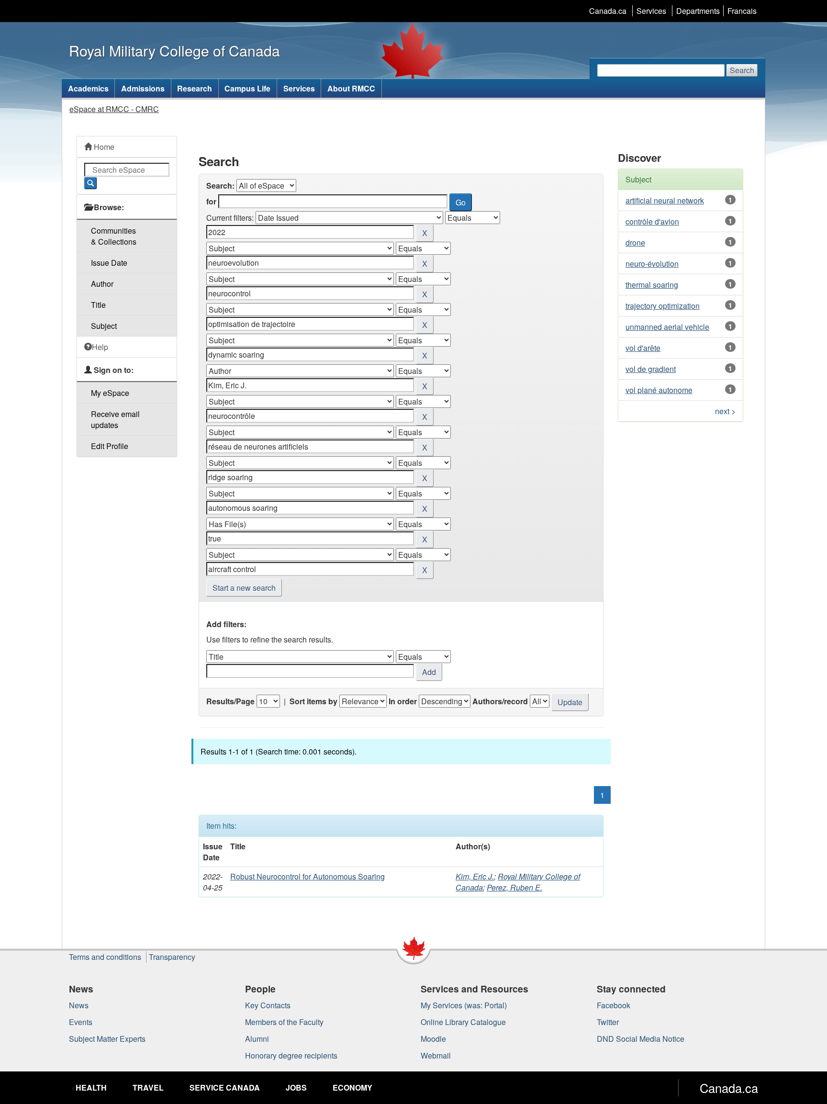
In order (403, 701)
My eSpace (110, 392)
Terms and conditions (105, 956)
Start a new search (244, 587)
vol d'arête (643, 347)
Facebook (613, 1005)
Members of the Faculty (284, 1021)
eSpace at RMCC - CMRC (114, 108)
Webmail (436, 1055)
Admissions (143, 88)
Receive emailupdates (115, 419)
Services (651, 10)
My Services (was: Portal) (464, 1005)
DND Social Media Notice (640, 1038)
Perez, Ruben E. (514, 887)
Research (194, 88)
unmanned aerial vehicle (667, 326)
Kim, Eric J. (475, 876)
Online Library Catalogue (463, 1021)
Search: (220, 185)
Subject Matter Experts (107, 1038)
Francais (742, 10)
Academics (88, 88)
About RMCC (351, 88)
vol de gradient (651, 368)
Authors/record (500, 701)
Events (80, 1021)
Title (98, 304)
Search (742, 70)
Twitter (608, 1021)
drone (635, 242)
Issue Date (109, 262)
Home (103, 146)
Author (102, 283)
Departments (698, 10)
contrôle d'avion (652, 221)
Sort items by (313, 701)
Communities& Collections (113, 236)
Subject (104, 325)
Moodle (433, 1038)
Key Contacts (268, 1005)
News (79, 1005)
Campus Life (247, 88)
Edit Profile (109, 445)
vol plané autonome (659, 389)
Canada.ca (607, 10)
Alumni (257, 1038)
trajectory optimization (663, 305)
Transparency (172, 956)
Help (100, 346)
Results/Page (230, 701)
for (211, 201)
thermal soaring (652, 284)
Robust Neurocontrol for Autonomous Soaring (307, 876)
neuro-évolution (652, 263)
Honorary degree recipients (291, 1055)
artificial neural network (665, 200)
